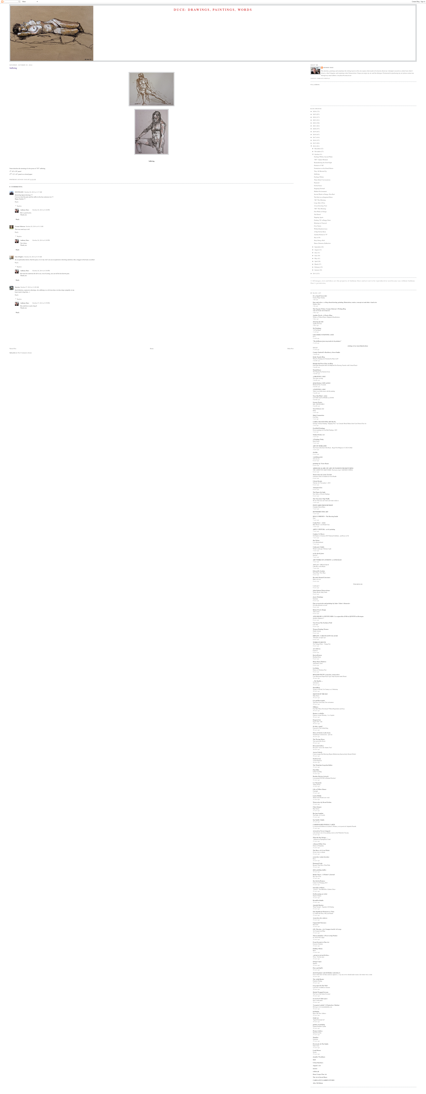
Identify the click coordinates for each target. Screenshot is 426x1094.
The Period (317, 214)
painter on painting (319, 1024)
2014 (314, 146)
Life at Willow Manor (319, 789)
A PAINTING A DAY (319, 389)
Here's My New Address (319, 1013)
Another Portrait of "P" (320, 235)
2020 (314, 129)
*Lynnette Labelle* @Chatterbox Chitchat (326, 1005)
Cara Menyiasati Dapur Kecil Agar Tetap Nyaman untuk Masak (329, 676)
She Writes (316, 540)
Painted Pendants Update (319, 1026)
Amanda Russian (318, 905)
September (318, 247)
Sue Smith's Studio (318, 820)
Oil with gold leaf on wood (320, 605)
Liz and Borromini (319, 700)
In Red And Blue (317, 772)
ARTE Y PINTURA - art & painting (324, 529)
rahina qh (316, 1071)
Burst (314, 950)
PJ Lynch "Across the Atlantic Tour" (322, 747)
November (318, 151)
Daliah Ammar (317, 631)
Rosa (314, 859)
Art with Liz (316, 649)
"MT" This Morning (320, 209)
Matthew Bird (316, 304)
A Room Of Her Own (319, 844)
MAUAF (315, 348)
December (318, 149)
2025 (314, 114)
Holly (314, 410)
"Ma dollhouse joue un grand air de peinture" (327, 341)
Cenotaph (315, 791)
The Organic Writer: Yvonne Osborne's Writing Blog (329, 309)
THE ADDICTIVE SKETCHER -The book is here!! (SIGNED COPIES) (333, 470)
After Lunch (316, 611)
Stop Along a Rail (319, 240)
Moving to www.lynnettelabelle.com (322, 1007)
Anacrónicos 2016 (317, 663)
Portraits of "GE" (319, 165)
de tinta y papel (317, 726)
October (317, 154)
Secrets (315, 1052)
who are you (316, 459)
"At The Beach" (317, 330)
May (316, 258)
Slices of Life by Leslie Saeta (321, 733)
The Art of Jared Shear (320, 1077)
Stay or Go (317, 237)
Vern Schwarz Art (318, 409)
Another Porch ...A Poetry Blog (322, 315)
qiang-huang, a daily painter (322, 383)
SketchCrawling (317, 1033)
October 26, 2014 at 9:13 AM (34, 226)
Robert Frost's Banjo (319, 610)
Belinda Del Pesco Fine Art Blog (323, 363)
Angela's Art (317, 1065)
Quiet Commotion (318, 415)
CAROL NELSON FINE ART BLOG (324, 422)
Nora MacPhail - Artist (320, 396)
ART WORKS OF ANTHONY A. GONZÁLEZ (327, 560)
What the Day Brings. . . (320, 837)
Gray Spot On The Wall (320, 985)
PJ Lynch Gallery (318, 746)
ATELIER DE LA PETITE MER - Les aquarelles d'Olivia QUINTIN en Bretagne (338, 616)
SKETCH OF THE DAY (320, 694)
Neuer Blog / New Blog (319, 573)
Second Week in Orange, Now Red (324, 194)
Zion (314, 518)
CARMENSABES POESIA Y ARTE (324, 824)
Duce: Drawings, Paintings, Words (213, 9)
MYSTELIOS (19, 192)
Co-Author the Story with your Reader (323, 913)
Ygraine (17, 287)
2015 (314, 143)
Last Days (315, 417)
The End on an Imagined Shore (323, 197)
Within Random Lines (320, 229)
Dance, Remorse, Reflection (322, 243)
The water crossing (318, 378)
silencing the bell (318, 322)
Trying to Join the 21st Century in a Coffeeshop (325, 689)
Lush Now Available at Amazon (321, 987)
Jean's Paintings (318, 597)
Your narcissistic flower (319, 741)
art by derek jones (318, 553)
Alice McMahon (318, 1083)
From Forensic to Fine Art (321, 942)
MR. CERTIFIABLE (318, 404)
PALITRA (316, 770)
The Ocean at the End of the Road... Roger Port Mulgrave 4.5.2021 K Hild (332, 448)
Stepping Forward (319, 188)
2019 (314, 132)
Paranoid (316, 183)
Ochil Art (316, 1018)
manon (315, 1068)
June (316, 256)
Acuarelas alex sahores (320, 918)
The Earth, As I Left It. (319, 815)
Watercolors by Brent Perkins (322, 802)
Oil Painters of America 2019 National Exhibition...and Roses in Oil (331, 536)
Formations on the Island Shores (323, 168)
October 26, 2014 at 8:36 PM (41, 210)
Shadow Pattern (317, 896)
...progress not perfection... (321, 955)
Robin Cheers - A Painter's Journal (324, 874)
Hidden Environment (320, 191)
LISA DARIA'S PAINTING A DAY (323, 335)
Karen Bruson (317, 655)
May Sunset (316, 809)
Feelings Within (319, 177)
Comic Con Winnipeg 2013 (320, 883)
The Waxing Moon (318, 739)
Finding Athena (317, 948)
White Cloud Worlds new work (321, 797)
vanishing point (317, 457)
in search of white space (320, 998)
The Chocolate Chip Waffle (321, 499)
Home (152, 349)
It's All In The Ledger (318, 937)
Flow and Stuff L (318, 968)
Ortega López (317, 961)
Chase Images (317, 807)
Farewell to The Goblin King (320, 728)
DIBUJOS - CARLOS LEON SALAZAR (325, 636)
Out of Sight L (19, 257)
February (317, 267)
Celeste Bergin (317, 481)
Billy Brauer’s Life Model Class (321, 524)
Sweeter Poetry (317, 402)
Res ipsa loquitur (318, 813)
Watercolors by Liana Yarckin (322, 474)
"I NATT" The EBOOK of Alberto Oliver (324, 889)
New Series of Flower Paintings (321, 494)
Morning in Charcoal (320, 223)
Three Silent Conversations (322, 180)
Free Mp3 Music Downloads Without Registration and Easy (329, 709)
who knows (316, 683)
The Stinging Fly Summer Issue (321, 372)
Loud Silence (317, 1050)
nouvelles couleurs (318, 887)
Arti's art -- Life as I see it (321, 564)
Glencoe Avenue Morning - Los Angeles (323, 715)
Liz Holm (316, 668)
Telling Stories (316, 784)
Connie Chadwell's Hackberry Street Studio (326, 352)
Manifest (315, 1037)
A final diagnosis (317, 760)
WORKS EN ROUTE (319, 642)
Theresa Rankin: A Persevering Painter (325, 935)
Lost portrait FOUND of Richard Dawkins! (324, 778)
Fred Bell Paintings (319, 428)
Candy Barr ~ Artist (319, 523)
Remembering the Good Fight (323, 163)
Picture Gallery (318, 1031)
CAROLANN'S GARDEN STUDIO (323, 1080)
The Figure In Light (319, 492)
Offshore (315, 707)
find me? (315, 555)
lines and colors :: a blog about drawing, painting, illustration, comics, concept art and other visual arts (345, 302)
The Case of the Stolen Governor (321, 994)
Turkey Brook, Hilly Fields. (320, 592)
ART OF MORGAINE (320, 446)
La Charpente (317, 783)
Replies (19, 206)
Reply (17, 202)
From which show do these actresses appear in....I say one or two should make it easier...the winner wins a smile (342, 974)
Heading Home (317, 657)
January (317, 270)
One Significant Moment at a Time (323, 911)
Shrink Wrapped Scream (320, 992)
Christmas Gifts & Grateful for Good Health (324, 476)
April (316, 261)
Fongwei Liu (317, 720)
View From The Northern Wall (322, 623)
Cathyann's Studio (318, 547)
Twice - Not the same (318, 957)
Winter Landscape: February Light (322, 549)
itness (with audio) (318, 1000)
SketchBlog (316, 687)
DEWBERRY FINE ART (320, 512)
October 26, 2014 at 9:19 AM (33, 257)
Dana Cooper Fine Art (320, 1074)
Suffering (317, 174)
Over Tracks (317, 226)
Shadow (315, 963)
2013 (314, 273)
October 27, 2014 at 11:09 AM (30, 287)
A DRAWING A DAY (319, 376)
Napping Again (318, 217)
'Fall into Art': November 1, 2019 (321, 483)
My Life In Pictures (319, 881)
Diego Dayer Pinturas (319, 661)
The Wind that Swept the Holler (322, 765)
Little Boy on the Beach (319, 566)
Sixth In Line (317, 759)
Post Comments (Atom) (25, 353)
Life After (315, 624)
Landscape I (316, 586)
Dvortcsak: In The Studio (320, 1044)
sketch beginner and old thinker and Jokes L (326, 973)
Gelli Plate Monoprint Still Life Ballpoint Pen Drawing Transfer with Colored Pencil (335, 365)
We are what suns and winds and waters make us (326, 500)
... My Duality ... (318, 681)
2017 (314, 137)
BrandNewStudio (318, 900)
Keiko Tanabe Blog (319, 357)
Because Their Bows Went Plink (321, 865)
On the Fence (318, 186)
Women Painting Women (320, 629)
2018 (314, 134)
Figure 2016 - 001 (317, 722)
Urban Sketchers (318, 1063)
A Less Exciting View (320, 206)
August (317, 250)
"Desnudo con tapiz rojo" (319, 637)
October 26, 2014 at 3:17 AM (33, 192)
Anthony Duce (24, 210)
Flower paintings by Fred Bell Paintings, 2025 (325, 430)
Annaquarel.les (317, 487)
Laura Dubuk (317, 796)
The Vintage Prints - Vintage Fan (321, 644)
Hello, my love (317, 579)
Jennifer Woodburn (319, 1057)
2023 (314, 120)
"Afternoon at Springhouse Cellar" (322, 839)
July (316, 253)
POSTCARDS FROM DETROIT (323, 505)
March (317, 264)
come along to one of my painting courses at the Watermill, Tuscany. (331, 833)
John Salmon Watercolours (321, 590)
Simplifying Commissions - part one (322, 734)
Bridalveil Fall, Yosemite (319, 385)
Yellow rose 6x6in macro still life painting (324, 391)
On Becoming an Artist (320, 894)
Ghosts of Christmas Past (319, 670)
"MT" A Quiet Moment (321, 160)
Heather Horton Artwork (320, 776)
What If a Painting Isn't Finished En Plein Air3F (325, 359)
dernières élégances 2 (318, 618)
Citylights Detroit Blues (319, 507)
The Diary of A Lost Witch (321, 850)
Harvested (315, 924)
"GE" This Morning (320, 200)
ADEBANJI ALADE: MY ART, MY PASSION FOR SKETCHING (333, 468)
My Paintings (317, 328)
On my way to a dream (319, 852)
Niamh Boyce (317, 370)
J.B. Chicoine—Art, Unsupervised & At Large (327, 929)
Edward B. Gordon (319, 571)
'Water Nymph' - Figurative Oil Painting (323, 907)
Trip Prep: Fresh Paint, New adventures (323, 702)
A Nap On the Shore (320, 232)
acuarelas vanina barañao (321, 857)
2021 (314, 126)
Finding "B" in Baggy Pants (322, 220)
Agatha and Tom (317, 323)
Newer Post (13, 349)
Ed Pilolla (316, 1011)
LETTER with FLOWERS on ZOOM (323, 398)
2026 (314, 111)
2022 (314, 123)
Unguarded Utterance (319, 923)
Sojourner (315, 1039)
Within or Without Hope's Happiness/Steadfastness (326, 317)
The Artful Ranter (318, 979)
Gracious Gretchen (318, 944)
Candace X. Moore (318, 534)
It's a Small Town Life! (320, 296)
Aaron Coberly (317, 752)
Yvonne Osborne (20, 226)
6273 (314, 336)
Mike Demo (316, 696)
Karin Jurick (316, 441)
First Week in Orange (320, 212)
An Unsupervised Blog (319, 931)
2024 (314, 117)
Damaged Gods (317, 863)
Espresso (315, 650)
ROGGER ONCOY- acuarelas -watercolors (326, 674)
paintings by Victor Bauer (321, 463)
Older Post (290, 349)
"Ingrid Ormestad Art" (319, 1020)
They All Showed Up (320, 171)
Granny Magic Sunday (319, 298)
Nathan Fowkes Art (319, 435)
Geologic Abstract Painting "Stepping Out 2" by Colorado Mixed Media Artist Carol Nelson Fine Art (339, 423)
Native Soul (316, 1046)
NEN (314, 1060)
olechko (315, 452)
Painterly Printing (317, 981)
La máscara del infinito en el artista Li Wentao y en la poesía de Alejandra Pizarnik (334, 826)
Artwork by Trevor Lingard (321, 831)
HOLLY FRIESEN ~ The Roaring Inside (325, 516)
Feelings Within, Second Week (323, 157)
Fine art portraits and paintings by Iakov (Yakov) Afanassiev (331, 603)
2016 (314, 140)
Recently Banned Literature (321, 577)
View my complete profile (320, 78)
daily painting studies (319, 870)
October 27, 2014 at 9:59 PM (41, 303)
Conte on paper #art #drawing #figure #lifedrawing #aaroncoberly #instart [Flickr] (334, 754)
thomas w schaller (318, 713)
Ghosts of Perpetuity (318, 846)
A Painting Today (318, 439)
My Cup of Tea (317, 876)
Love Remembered (318, 542)
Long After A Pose (319, 203)
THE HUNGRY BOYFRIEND (321, 310)
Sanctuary (315, 599)
